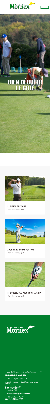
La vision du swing (16, 206)
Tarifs (7, 383)
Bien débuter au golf (15, 209)
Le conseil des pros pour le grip (24, 292)
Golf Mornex (11, 388)
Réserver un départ (45, 7)
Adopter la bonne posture (20, 249)
